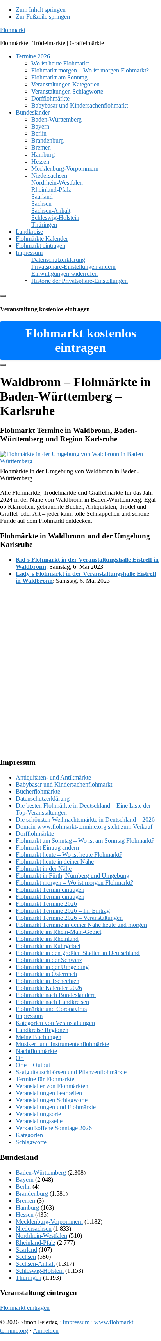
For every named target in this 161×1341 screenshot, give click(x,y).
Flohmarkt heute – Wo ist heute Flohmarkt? (69, 854)
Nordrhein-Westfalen (41, 1235)
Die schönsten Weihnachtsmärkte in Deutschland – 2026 (85, 819)
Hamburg (27, 1207)
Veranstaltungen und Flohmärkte (56, 1107)
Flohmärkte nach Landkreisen (52, 1002)
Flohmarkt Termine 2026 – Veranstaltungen (69, 917)
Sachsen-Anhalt (35, 1263)
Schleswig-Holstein (40, 1270)
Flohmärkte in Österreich (46, 973)
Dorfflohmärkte (35, 833)
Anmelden (46, 1330)
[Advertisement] (80, 671)
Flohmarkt (12, 29)
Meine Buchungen (38, 1037)
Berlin (23, 1186)
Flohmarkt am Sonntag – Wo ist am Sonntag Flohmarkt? (85, 840)
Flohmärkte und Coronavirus (51, 1009)
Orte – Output (33, 1065)
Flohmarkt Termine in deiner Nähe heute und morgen (81, 924)
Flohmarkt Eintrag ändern (47, 847)
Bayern (25, 1179)
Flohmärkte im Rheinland (47, 938)
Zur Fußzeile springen (43, 16)
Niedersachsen (34, 1228)
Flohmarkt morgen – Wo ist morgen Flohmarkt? (74, 882)
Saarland (26, 1249)
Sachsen (26, 1256)
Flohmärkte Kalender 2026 (49, 988)
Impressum (29, 1016)
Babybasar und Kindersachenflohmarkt (64, 784)
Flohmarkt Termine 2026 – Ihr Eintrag (63, 910)
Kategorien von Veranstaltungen (55, 1023)
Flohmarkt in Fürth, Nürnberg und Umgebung (72, 875)
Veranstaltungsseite (39, 1121)
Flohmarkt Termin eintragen (50, 889)
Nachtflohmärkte (36, 1051)
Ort (20, 1058)
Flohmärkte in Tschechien (47, 981)
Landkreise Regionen (42, 1030)
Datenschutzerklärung (43, 798)
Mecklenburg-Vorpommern (49, 1221)
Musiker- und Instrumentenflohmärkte (62, 1044)
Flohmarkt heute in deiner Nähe (55, 861)
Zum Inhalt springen (41, 9)
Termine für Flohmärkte (45, 1079)
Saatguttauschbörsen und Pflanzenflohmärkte (71, 1072)
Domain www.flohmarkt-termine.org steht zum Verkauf (84, 826)
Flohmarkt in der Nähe (44, 868)
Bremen (25, 1200)
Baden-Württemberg (41, 1172)
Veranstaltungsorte (38, 1114)
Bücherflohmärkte (38, 791)
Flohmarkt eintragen (25, 1307)
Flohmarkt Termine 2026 (46, 903)
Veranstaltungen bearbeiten (49, 1093)
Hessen (25, 1214)
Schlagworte (31, 1142)
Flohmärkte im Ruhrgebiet (48, 945)
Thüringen (28, 1277)
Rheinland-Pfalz (35, 1242)
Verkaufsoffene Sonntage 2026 (54, 1128)
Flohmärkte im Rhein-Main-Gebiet (58, 931)
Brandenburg (32, 1193)
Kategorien (29, 1135)
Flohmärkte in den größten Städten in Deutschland (78, 952)
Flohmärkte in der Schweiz (49, 959)
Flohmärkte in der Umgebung (52, 966)
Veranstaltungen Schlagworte (52, 1100)
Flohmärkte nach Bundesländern (56, 995)
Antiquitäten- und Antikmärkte (53, 777)
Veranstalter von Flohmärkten (52, 1086)
